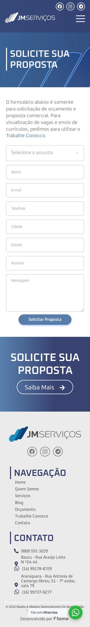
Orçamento (25, 510)
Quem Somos (27, 489)
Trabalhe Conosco (31, 516)
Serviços (22, 496)
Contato (22, 523)
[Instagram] (70, 6)
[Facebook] (60, 6)
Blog (19, 503)
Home (20, 482)
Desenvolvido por (36, 619)
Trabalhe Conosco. (26, 135)
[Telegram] (81, 6)
